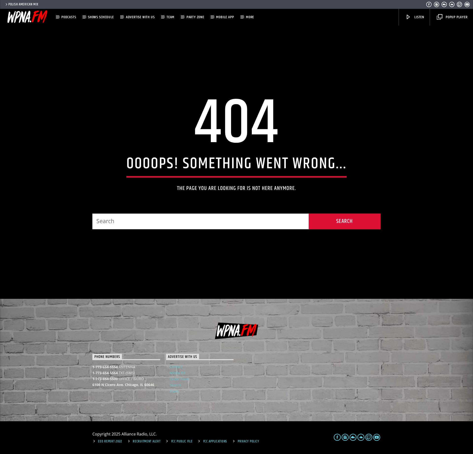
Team (170, 17)
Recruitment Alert (146, 441)
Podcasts (68, 17)
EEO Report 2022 (110, 441)
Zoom (174, 391)
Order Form (179, 379)
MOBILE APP (225, 17)
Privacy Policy (248, 441)
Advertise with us (140, 17)
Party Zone (195, 17)
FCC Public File (182, 441)
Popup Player (456, 17)
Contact (176, 366)
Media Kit (178, 372)
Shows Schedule (101, 17)
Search (175, 385)
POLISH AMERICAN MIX (23, 4)
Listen (418, 17)
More (250, 17)
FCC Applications (215, 441)
